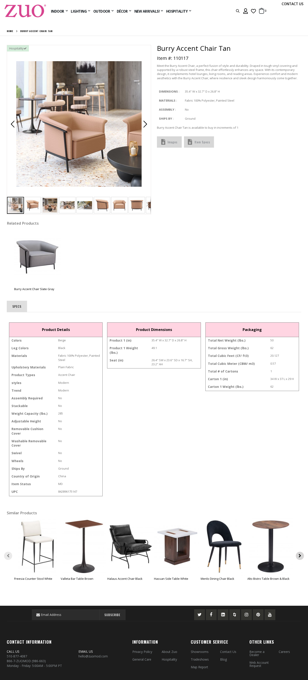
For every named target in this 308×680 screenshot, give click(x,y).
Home (10, 31)
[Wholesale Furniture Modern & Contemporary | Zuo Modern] (25, 11)
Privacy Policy (142, 652)
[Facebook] (211, 614)
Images (172, 142)
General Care (141, 659)
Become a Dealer (256, 653)
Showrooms (200, 652)
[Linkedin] (223, 614)
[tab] (17, 305)
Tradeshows (200, 659)
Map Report (199, 667)
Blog (223, 659)
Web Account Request (259, 664)
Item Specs (202, 142)
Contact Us (228, 652)
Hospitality (169, 659)
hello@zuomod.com (93, 656)
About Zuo (169, 652)
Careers (284, 652)
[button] (253, 10)
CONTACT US (292, 3)
